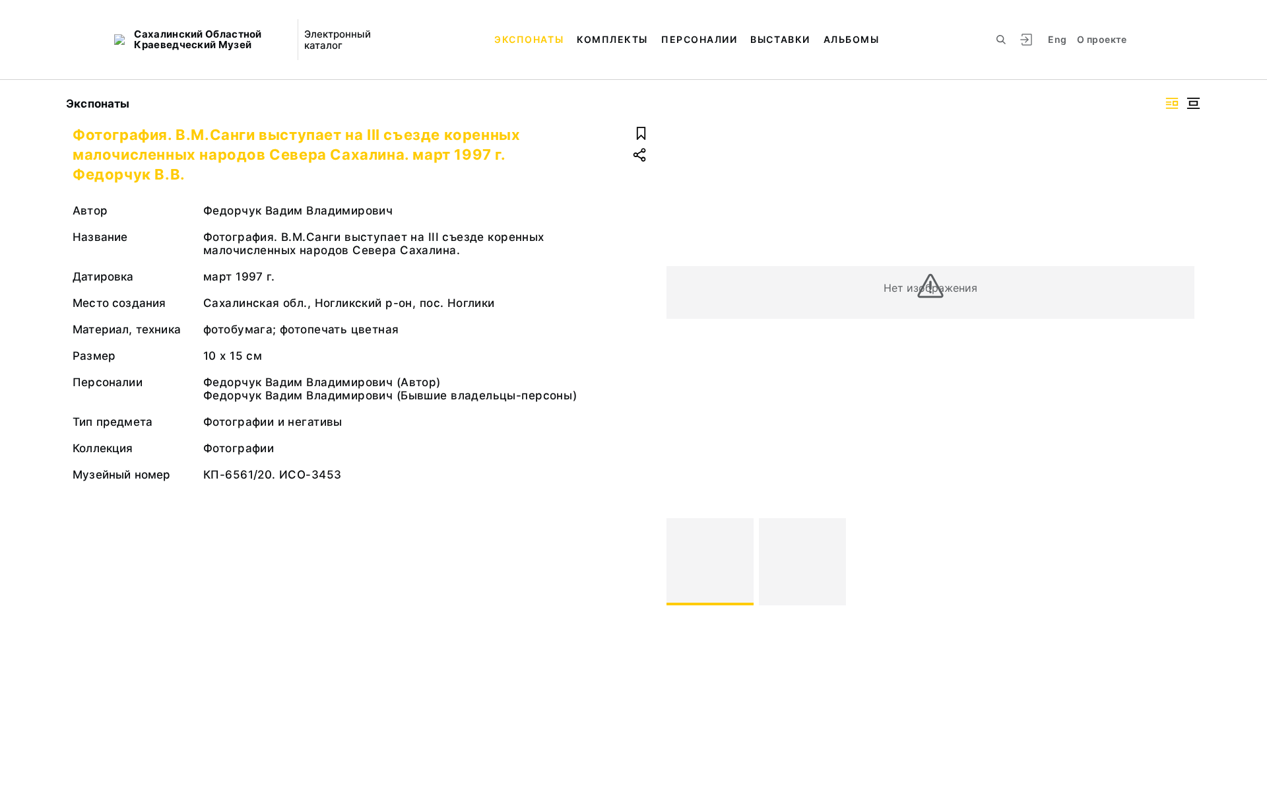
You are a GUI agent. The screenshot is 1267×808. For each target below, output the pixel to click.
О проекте (1101, 39)
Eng (1057, 39)
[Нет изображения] (710, 561)
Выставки (780, 39)
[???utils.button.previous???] (682, 561)
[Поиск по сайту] (1001, 39)
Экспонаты (529, 39)
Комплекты (612, 39)
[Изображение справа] (1172, 103)
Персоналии (699, 39)
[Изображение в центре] (1193, 103)
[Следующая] (1178, 561)
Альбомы (852, 39)
